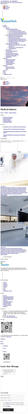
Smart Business (9, 64)
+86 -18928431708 (5, 1)
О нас (4, 73)
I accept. (8, 409)
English (6, 6)
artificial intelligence (10, 63)
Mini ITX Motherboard (8, 299)
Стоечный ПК (9, 52)
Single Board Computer (8, 296)
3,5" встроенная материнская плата (17, 31)
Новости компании (10, 68)
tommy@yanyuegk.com (17, 2)
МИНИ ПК (8, 57)
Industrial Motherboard (8, 298)
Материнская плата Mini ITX (12, 43)
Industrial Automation (10, 59)
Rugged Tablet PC (7, 304)
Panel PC (5, 300)
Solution (6, 112)
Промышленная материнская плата (14, 35)
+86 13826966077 (14, 1)
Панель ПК (8, 49)
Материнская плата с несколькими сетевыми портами (17, 42)
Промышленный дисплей (12, 53)
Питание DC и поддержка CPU (16, 47)
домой (4, 25)
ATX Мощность (12, 48)
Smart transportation (10, 60)
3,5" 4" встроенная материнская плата (17, 32)
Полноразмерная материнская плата (17, 38)
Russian (7, 8)
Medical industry (9, 62)
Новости (5, 65)
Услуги (5, 70)
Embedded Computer (7, 301)
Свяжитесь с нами (7, 74)
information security (7, 122)
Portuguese (7, 7)
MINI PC (5, 306)
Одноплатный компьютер (12, 29)
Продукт (5, 26)
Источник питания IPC (11, 55)
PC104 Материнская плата (15, 30)
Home (2, 112)
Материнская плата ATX (14, 37)
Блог (7, 69)
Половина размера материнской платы (18, 33)
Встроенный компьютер (11, 51)
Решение (5, 58)
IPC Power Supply (7, 305)
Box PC (7, 27)
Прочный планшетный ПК (12, 54)
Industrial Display (7, 302)
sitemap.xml (8, 336)
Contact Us (3, 261)
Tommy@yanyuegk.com (6, 2)
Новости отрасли (10, 66)
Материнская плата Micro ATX (16, 36)
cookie (7, 402)
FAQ (4, 71)
